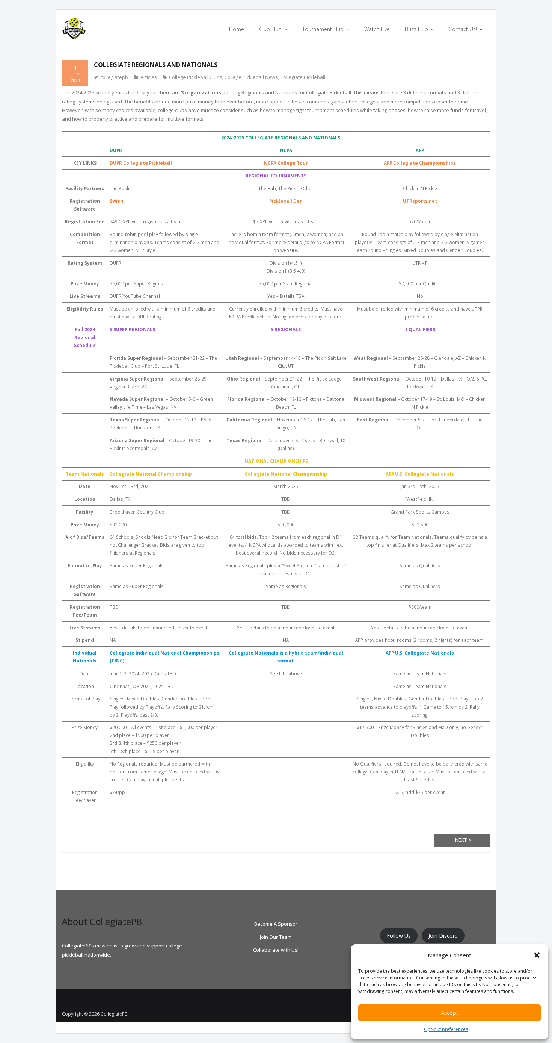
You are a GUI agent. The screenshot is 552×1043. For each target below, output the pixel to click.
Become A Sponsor (275, 923)
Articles (148, 77)
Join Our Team (276, 937)
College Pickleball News (251, 77)
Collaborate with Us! (276, 949)
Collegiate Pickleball (302, 77)
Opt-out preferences (446, 1029)
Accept (449, 1012)
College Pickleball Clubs (195, 77)
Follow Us (399, 935)
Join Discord (443, 935)
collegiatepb (114, 77)
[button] (537, 955)
